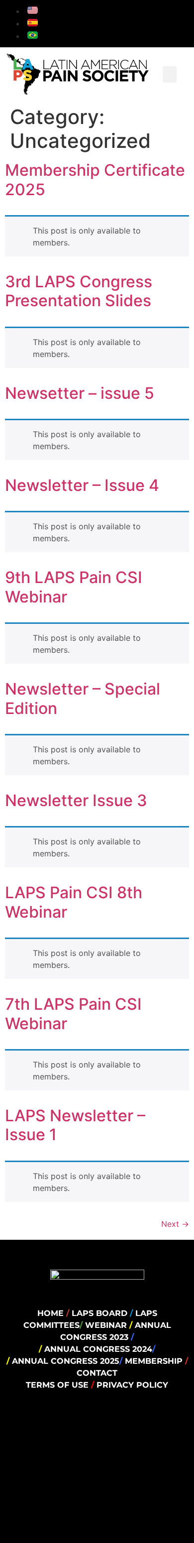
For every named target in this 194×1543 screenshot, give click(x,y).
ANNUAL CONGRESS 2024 (98, 1349)
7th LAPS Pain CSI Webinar (73, 1013)
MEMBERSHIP (155, 1361)
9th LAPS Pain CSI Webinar (73, 587)
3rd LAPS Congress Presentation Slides (78, 291)
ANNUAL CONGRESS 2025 (65, 1361)
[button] (170, 74)
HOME (50, 1313)
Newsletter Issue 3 (76, 800)
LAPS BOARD (101, 1313)
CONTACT (97, 1373)
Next (175, 1224)
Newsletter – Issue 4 (82, 485)
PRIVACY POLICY (131, 1385)
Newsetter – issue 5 (79, 393)
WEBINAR (107, 1325)
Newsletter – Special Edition (82, 698)
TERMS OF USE (58, 1385)
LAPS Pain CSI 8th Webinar (73, 902)
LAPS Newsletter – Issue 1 (75, 1125)
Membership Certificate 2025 (95, 179)
